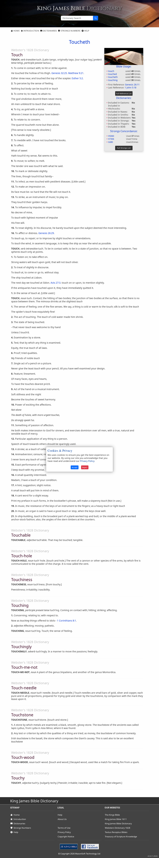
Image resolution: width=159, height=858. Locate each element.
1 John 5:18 (130, 87)
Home (16, 30)
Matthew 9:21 (75, 73)
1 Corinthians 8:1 (66, 620)
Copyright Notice (66, 836)
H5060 (111, 136)
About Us (62, 819)
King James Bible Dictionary (118, 823)
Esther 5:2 (77, 78)
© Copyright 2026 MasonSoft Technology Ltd (79, 853)
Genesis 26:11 (132, 84)
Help (86, 30)
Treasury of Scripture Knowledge (121, 836)
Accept (74, 467)
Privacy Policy (64, 832)
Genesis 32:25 (59, 73)
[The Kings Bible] (69, 846)
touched (112, 74)
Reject (84, 467)
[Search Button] (95, 18)
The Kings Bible (112, 814)
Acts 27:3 (55, 282)
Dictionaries (49, 30)
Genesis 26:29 (46, 233)
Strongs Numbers (70, 30)
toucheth (113, 76)
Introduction (31, 30)
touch (111, 71)
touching (113, 80)
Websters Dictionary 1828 (117, 827)
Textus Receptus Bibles (116, 832)
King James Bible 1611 (116, 819)
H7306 (111, 139)
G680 (110, 142)
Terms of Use (64, 827)
